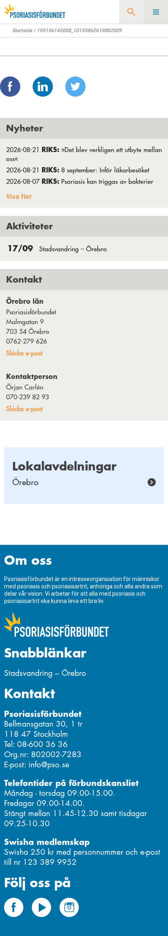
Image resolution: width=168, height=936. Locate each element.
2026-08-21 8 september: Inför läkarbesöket (77, 170)
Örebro (25, 482)
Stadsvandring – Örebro (57, 249)
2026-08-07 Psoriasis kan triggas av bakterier (79, 181)
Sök (131, 12)
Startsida (22, 30)
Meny (156, 12)
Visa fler (19, 196)
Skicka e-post (24, 353)
